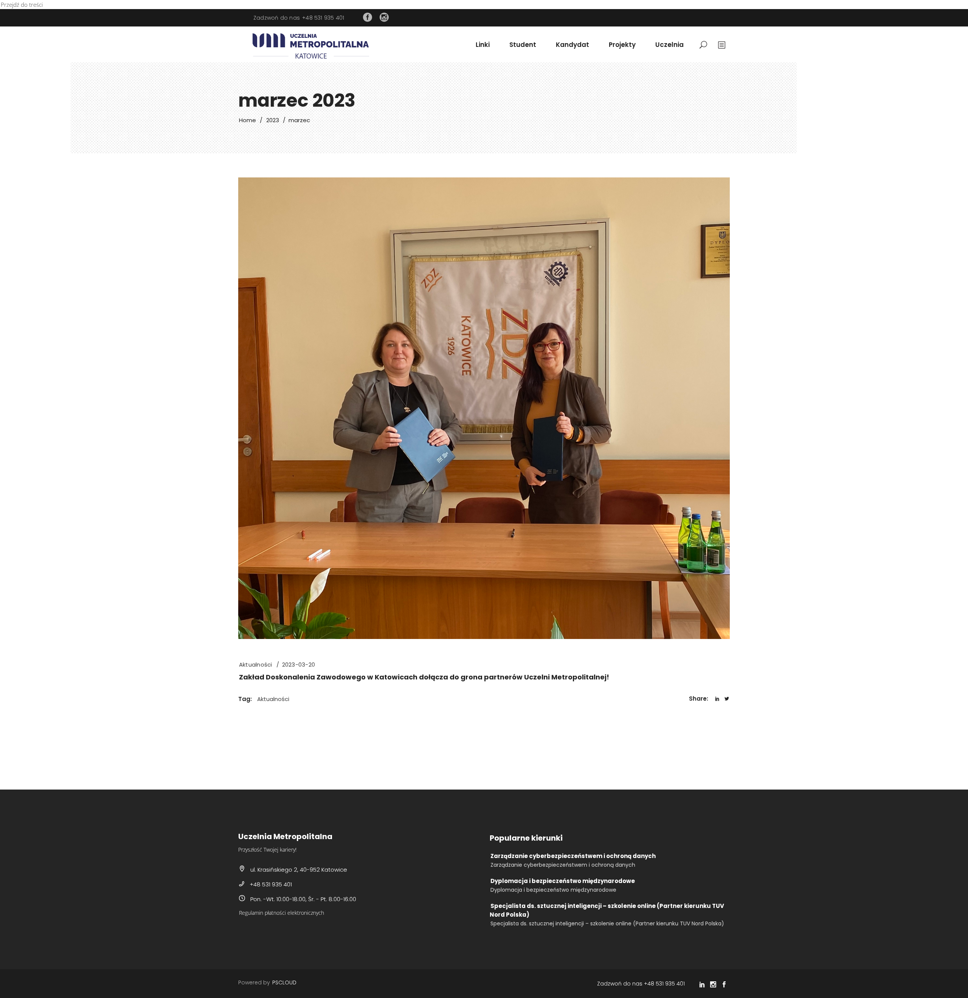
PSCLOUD (284, 982)
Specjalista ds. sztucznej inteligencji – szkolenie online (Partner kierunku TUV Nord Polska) (607, 910)
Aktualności (255, 664)
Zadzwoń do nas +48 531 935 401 (641, 983)
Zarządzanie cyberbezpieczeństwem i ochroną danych (573, 856)
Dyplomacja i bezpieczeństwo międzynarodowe (562, 881)
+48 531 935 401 (323, 18)
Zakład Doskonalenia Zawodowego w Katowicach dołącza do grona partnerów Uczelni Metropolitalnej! (424, 677)
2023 (272, 120)
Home (247, 120)
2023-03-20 (298, 664)
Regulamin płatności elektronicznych (281, 912)
